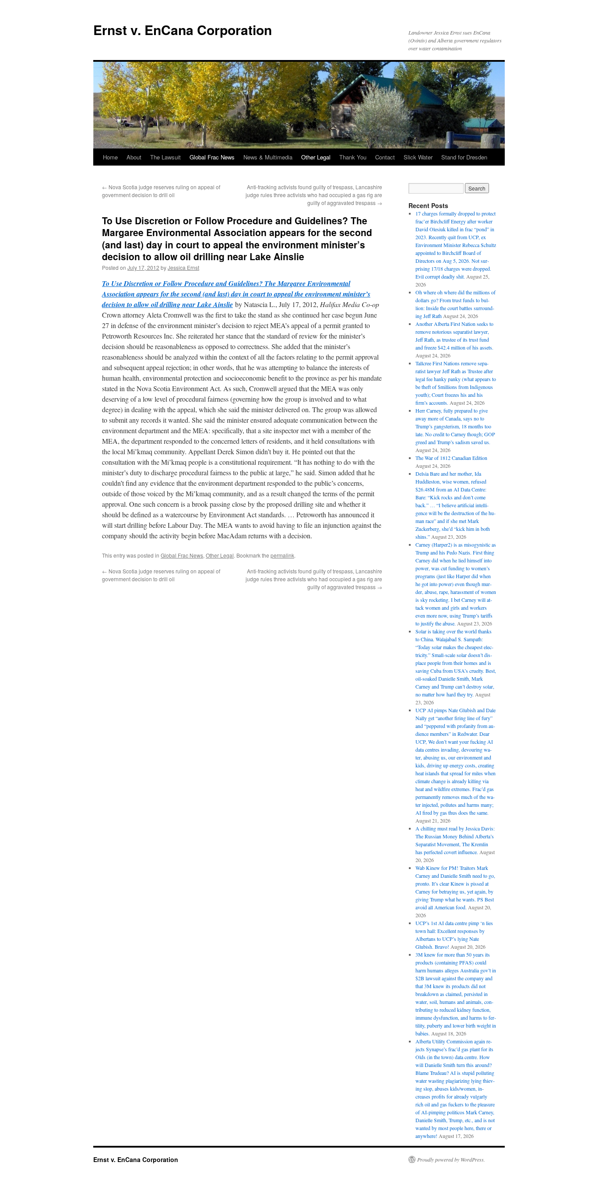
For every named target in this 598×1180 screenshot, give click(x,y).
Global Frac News (212, 157)
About (134, 157)
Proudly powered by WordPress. (451, 1159)
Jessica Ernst (183, 267)
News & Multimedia (267, 157)
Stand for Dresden (464, 157)
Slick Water (418, 157)
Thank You (352, 157)
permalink (282, 555)
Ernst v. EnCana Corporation (182, 29)
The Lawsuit (165, 157)
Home (110, 157)
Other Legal (316, 157)
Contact (385, 157)
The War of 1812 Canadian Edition (451, 457)
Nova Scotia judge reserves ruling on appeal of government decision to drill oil (161, 190)
